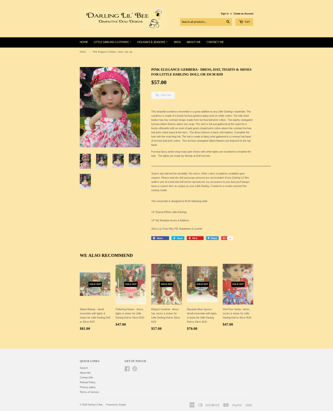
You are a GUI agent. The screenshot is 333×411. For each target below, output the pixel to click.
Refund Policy (88, 382)
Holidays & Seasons (151, 42)
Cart (247, 21)
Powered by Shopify (116, 404)
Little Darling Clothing (111, 42)
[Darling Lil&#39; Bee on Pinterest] (134, 369)
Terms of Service (89, 392)
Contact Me (215, 42)
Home (84, 42)
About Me (194, 42)
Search (84, 367)
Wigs (177, 42)
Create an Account (243, 13)
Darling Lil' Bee (95, 404)
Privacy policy (88, 387)
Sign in (225, 13)
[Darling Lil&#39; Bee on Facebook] (127, 369)
